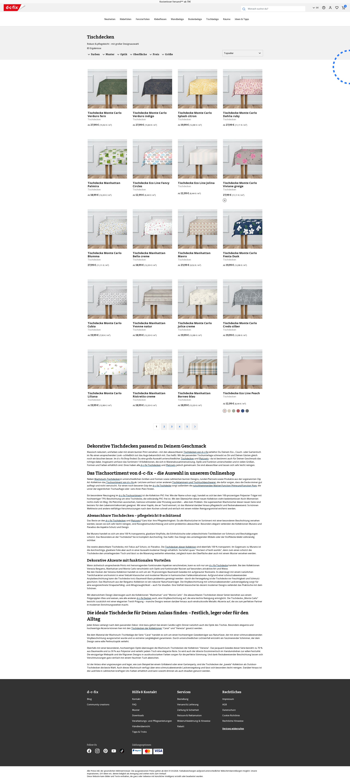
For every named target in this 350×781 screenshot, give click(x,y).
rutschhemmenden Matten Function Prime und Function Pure (225, 485)
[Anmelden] (330, 7)
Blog (89, 699)
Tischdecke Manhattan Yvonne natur (149, 324)
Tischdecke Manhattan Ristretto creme (149, 395)
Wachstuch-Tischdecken (107, 479)
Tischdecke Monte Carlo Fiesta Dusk (240, 254)
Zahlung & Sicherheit (188, 709)
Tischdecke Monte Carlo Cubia (105, 324)
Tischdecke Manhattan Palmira (104, 184)
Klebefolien (125, 19)
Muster (136, 709)
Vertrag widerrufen (233, 728)
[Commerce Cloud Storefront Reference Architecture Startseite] (14, 7)
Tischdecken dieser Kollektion (180, 546)
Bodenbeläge (195, 19)
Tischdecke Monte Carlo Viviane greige (240, 184)
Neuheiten (109, 19)
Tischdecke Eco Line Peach (241, 393)
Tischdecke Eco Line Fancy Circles (151, 184)
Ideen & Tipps (242, 19)
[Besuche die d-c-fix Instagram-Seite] (99, 751)
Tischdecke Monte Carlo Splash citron (195, 114)
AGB (224, 704)
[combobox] (273, 8)
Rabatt (180, 726)
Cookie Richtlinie (231, 715)
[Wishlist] (337, 7)
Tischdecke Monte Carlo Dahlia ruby (240, 114)
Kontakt (136, 699)
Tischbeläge (212, 19)
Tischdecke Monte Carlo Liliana (105, 395)
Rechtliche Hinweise (232, 720)
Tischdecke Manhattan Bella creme (149, 254)
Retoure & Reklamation (189, 715)
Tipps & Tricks (139, 731)
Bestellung (182, 699)
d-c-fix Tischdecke (162, 485)
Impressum (228, 699)
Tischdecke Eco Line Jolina (196, 183)
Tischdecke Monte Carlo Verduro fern (105, 114)
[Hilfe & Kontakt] (323, 7)
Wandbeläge (177, 19)
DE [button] (317, 7)
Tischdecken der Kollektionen (146, 628)
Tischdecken (187, 458)
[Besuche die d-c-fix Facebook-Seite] (91, 751)
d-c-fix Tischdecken (150, 465)
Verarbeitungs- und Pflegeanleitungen (152, 720)
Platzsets (204, 458)
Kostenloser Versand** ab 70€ (175, 1)
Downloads (138, 715)
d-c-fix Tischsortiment (130, 495)
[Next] (194, 426)
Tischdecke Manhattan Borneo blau (194, 395)
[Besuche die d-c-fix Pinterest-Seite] (107, 751)
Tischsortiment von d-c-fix (120, 482)
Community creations (98, 704)
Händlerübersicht (141, 726)
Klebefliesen (160, 19)
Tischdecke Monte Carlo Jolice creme (195, 324)
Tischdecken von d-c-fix (195, 451)
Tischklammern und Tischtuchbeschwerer (194, 482)
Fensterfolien (143, 19)
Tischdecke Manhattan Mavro (194, 254)
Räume (226, 19)
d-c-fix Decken (144, 598)
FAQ (134, 704)
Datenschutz (229, 709)
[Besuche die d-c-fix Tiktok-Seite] (122, 751)
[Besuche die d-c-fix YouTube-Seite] (116, 751)
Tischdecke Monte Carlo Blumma (105, 254)
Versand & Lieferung (188, 704)
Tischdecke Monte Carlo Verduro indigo (150, 114)
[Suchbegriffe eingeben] (244, 9)
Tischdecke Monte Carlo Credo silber (240, 324)
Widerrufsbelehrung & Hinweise (193, 720)
